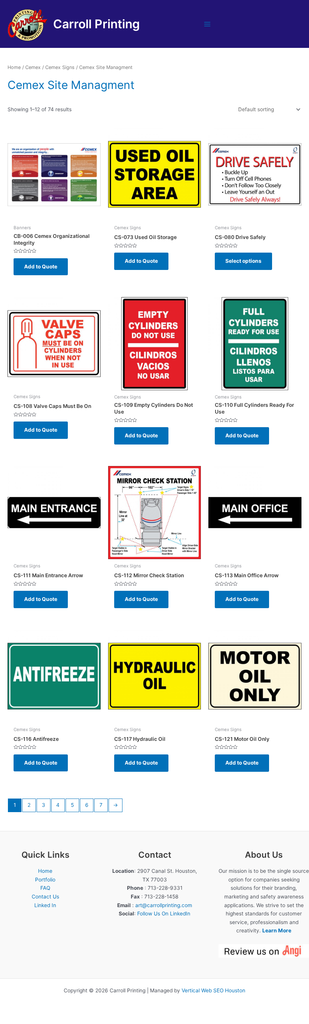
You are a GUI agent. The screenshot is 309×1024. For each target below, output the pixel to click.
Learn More (276, 930)
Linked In (45, 905)
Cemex (33, 67)
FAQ (45, 888)
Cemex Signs (60, 67)
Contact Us (45, 897)
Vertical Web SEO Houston (213, 990)
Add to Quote (40, 267)
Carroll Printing (96, 24)
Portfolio (45, 880)
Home (14, 67)
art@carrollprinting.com (163, 905)
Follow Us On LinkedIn (163, 914)
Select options (243, 261)
